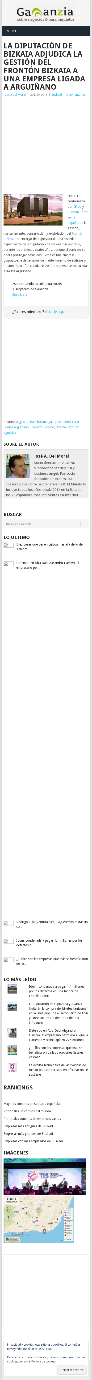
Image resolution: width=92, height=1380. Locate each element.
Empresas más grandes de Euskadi (28, 1134)
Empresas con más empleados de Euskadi (33, 1141)
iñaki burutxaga (40, 422)
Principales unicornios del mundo (27, 1111)
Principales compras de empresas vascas (32, 1119)
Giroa (77, 206)
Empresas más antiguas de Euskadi (29, 1126)
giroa (22, 422)
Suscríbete (19, 294)
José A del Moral (15, 94)
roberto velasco (43, 427)
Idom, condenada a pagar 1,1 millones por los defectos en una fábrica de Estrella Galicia (56, 991)
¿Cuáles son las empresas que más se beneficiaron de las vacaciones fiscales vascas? (56, 1052)
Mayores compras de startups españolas (32, 1104)
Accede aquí (55, 311)
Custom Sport (78, 212)
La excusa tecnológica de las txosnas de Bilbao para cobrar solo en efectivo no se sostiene (58, 1069)
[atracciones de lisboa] (39, 1242)
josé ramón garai (67, 422)
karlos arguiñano (17, 427)
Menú (11, 31)
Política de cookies (43, 1361)
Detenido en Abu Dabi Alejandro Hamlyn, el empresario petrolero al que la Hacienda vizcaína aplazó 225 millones (58, 1035)
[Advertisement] (46, 145)
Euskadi (57, 94)
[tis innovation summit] (45, 1194)
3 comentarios (76, 94)
